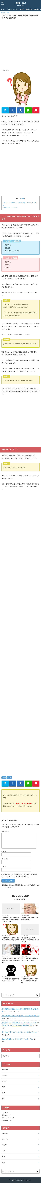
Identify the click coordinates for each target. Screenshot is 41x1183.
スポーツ (5, 1075)
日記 (3, 1087)
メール (4, 859)
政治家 (4, 1081)
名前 (3, 851)
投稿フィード (6, 1115)
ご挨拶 (22, 9)
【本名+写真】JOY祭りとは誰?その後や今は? (17, 1039)
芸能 (10, 777)
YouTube (5, 1069)
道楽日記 (20, 3)
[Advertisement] (20, 42)
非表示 (22, 198)
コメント (5, 831)
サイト (3, 866)
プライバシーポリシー (12, 9)
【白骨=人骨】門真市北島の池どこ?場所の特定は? (19, 1032)
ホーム (2, 9)
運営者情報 (29, 9)
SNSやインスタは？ (10, 207)
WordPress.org (6, 1120)
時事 (4, 777)
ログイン (4, 1112)
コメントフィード (7, 1118)
